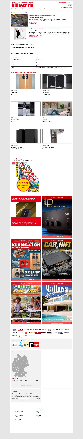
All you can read (57, 9)
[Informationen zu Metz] (38, 333)
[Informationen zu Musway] (43, 333)
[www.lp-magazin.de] (31, 348)
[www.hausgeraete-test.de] (20, 348)
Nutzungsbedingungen (42, 416)
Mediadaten (40, 410)
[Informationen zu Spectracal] (66, 333)
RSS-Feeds (18, 418)
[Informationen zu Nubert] (49, 333)
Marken (30, 9)
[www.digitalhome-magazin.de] (14, 348)
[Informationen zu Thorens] (14, 336)
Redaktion (18, 412)
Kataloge (18, 416)
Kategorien (35, 9)
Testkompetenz (19, 411)
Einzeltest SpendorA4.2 (14, 92)
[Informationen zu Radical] (60, 333)
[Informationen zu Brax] (32, 330)
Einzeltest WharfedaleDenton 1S (46, 92)
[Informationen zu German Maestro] (61, 330)
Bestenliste (25, 9)
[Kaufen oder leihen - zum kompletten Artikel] (20, 33)
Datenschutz (40, 412)
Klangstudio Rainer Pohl (26, 387)
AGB (38, 411)
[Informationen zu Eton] (55, 330)
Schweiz (15, 378)
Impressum (40, 408)
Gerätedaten (19, 414)
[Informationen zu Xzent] (25, 336)
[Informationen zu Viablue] (19, 336)
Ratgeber (46, 9)
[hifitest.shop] (36, 348)
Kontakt (39, 415)
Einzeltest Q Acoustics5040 (15, 120)
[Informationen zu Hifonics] (20, 333)
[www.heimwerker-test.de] (26, 348)
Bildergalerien (19, 415)
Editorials (18, 420)
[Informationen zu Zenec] (32, 336)
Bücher (18, 410)
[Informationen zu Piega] (55, 333)
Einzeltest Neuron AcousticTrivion (48, 147)
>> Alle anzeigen (32, 23)
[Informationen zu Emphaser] (44, 330)
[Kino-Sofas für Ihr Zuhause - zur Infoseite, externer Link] (20, 20)
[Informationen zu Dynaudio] (38, 330)
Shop (51, 9)
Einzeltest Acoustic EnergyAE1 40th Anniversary (18, 147)
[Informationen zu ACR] (14, 330)
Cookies (39, 414)
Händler (41, 9)
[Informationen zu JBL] (25, 333)
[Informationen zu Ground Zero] (66, 330)
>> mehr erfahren (17, 192)
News (12, 9)
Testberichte (18, 9)
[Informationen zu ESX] (49, 330)
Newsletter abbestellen (18, 401)
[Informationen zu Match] (32, 333)
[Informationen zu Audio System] (20, 330)
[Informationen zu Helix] (14, 333)
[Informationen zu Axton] (26, 330)
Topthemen (19, 419)
